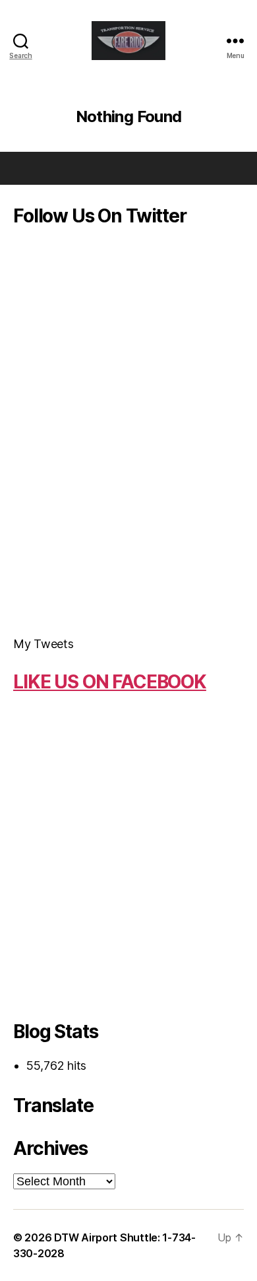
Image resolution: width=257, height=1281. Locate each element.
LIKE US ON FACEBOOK (109, 682)
